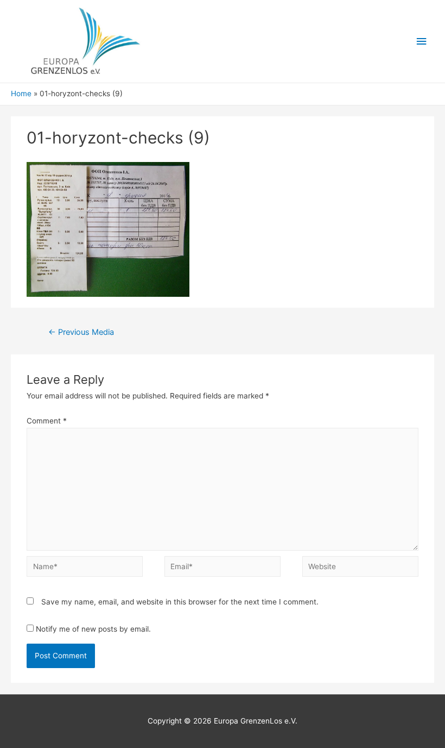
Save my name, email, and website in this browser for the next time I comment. (180, 601)
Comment (47, 420)
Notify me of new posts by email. (93, 629)
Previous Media (81, 332)
